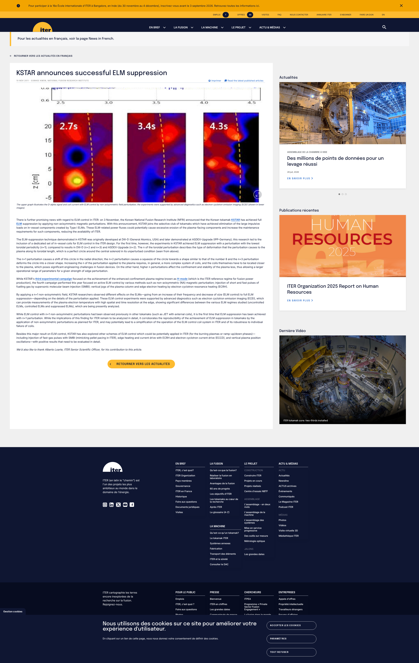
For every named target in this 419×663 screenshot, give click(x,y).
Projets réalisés (252, 486)
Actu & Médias (269, 27)
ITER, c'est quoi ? (185, 604)
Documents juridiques (188, 507)
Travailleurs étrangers (291, 609)
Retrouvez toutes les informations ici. (237, 5)
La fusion (181, 27)
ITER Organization (185, 475)
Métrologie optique (254, 541)
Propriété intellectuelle (291, 604)
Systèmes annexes (220, 543)
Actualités (284, 475)
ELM (19, 223)
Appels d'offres (287, 599)
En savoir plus (299, 178)
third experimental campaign (53, 278)
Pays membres (184, 481)
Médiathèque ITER (289, 536)
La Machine (209, 27)
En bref (154, 27)
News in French (101, 38)
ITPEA (247, 599)
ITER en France (184, 491)
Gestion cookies (12, 611)
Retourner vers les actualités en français (43, 56)
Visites (179, 512)
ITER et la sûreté (219, 559)
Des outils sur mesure (256, 536)
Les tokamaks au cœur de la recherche (224, 500)
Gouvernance (183, 486)
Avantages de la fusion (222, 483)
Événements (285, 491)
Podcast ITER (286, 507)
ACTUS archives (288, 486)
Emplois (180, 599)
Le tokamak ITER (219, 538)
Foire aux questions (186, 502)
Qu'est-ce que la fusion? (223, 470)
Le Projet (239, 27)
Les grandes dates (254, 554)
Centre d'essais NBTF (256, 491)
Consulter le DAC (219, 564)
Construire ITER (252, 475)
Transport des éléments (223, 554)
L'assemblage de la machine (254, 513)
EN (383, 14)
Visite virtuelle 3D (288, 530)
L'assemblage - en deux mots (257, 505)
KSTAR (235, 219)
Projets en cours (253, 481)
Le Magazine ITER (288, 502)
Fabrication (216, 548)
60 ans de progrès (220, 489)
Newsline (284, 481)
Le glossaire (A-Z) (219, 512)
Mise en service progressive (253, 529)
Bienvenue (215, 599)
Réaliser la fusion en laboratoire (221, 477)
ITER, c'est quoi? (185, 470)
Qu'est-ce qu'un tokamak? (224, 533)
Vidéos (282, 525)
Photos (282, 520)
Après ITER (216, 507)
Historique (181, 496)
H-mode (182, 278)
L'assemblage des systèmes (254, 521)
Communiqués (287, 496)
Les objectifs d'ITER (221, 494)
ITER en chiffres (218, 604)
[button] (400, 25)
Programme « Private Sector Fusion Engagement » (255, 607)
